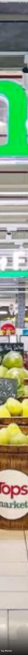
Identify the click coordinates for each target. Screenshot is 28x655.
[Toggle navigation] (26, 2)
